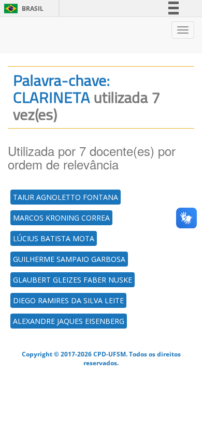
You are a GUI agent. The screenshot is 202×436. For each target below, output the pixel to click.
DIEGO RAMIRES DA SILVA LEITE (68, 300)
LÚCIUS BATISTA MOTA (53, 238)
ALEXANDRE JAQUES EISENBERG (68, 321)
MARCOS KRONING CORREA (61, 218)
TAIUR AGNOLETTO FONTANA (65, 197)
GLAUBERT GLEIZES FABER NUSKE (72, 280)
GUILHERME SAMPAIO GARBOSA (69, 259)
